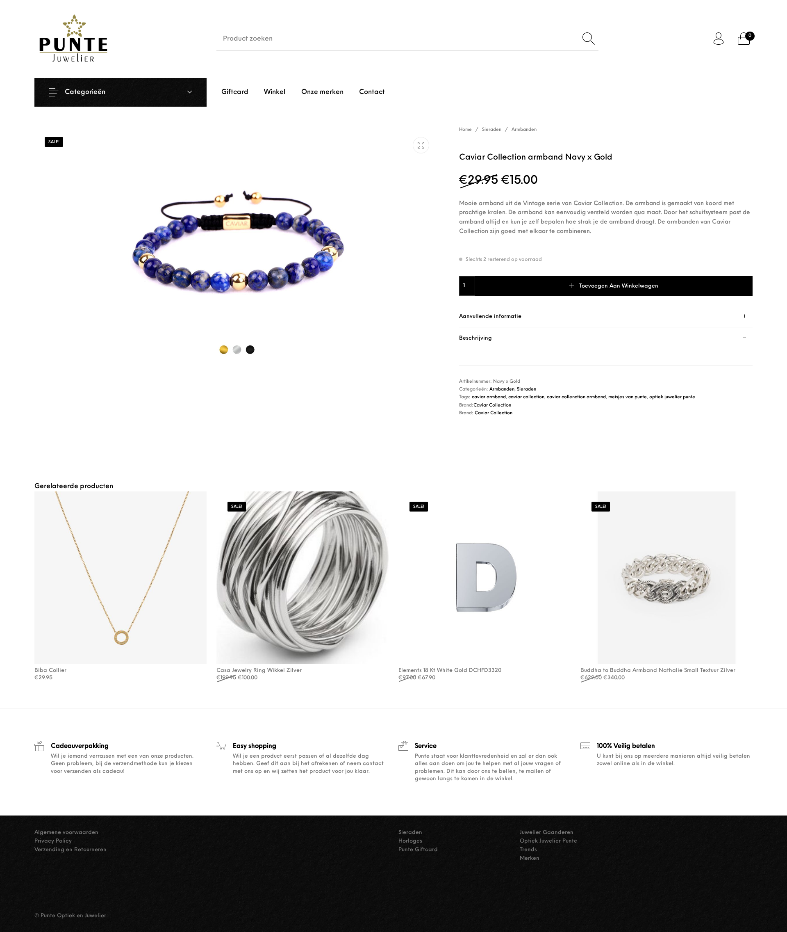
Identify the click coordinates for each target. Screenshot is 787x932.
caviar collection (526, 397)
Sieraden (491, 130)
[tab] (606, 316)
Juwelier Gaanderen (546, 832)
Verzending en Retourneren (70, 849)
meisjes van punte (627, 397)
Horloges (410, 841)
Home (465, 130)
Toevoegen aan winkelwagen (618, 286)
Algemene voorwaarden (66, 832)
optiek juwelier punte (672, 397)
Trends (528, 849)
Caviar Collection (492, 405)
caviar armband (489, 397)
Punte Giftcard (418, 849)
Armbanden (524, 130)
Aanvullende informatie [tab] (490, 316)
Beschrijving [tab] (475, 338)
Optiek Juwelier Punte (548, 841)
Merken (529, 858)
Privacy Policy (53, 841)
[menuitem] (235, 92)
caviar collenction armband (576, 397)
